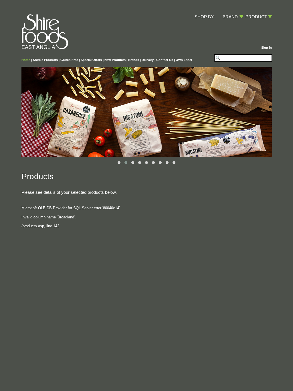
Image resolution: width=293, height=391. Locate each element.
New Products (115, 60)
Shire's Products (45, 60)
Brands (133, 60)
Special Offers (91, 60)
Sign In (266, 47)
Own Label (184, 60)
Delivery (148, 60)
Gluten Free (69, 60)
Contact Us (164, 60)
